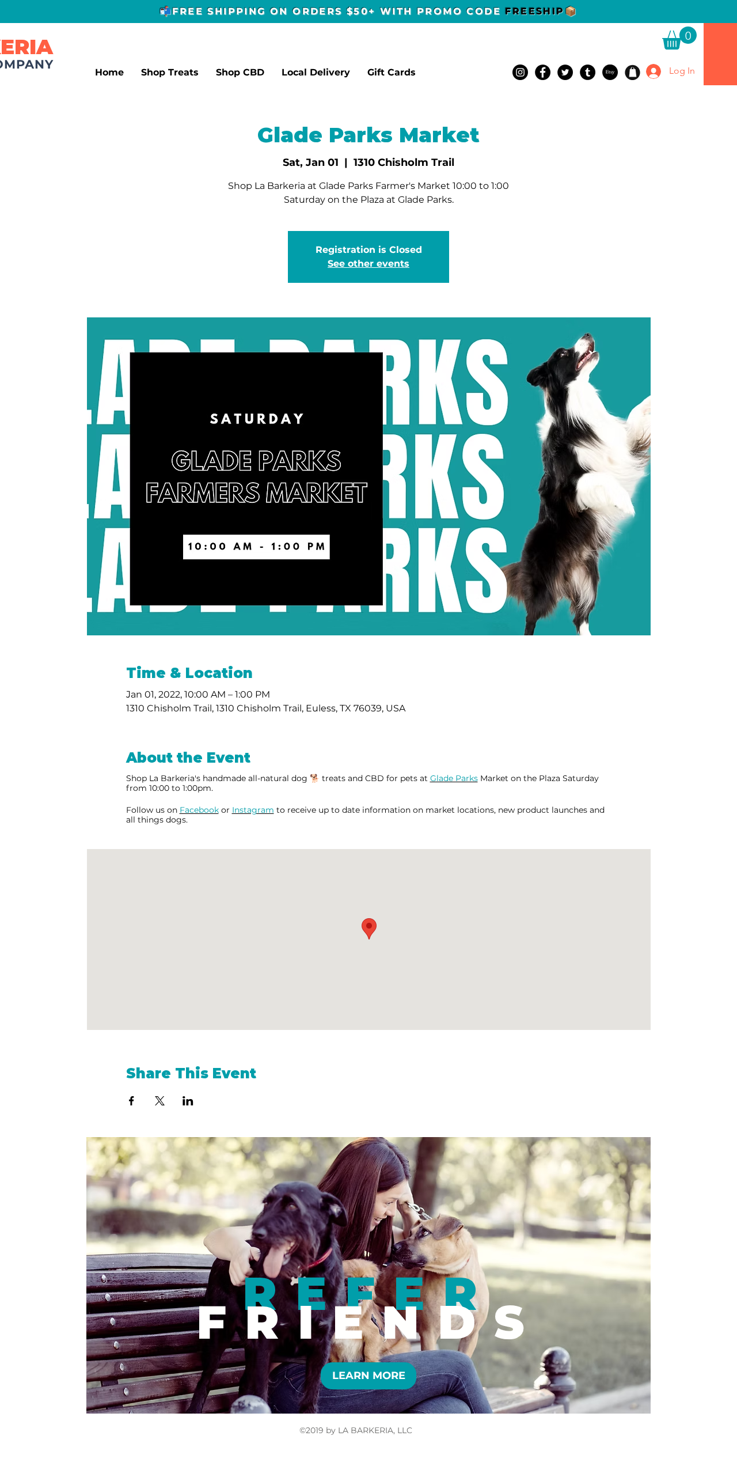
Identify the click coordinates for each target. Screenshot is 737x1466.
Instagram (253, 810)
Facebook (199, 810)
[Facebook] (542, 72)
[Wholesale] (632, 72)
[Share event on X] (159, 1100)
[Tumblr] (587, 72)
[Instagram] (520, 72)
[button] (679, 38)
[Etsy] (610, 72)
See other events (368, 263)
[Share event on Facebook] (131, 1100)
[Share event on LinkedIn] (188, 1100)
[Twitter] (565, 72)
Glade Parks (454, 778)
